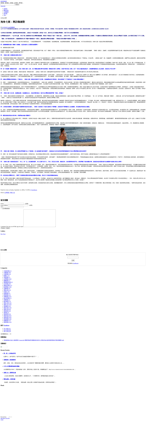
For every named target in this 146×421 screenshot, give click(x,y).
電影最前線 (7, 340)
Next (4, 234)
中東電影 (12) (7, 274)
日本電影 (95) (7, 283)
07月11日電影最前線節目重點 (11, 366)
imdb (63, 340)
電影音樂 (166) (7, 319)
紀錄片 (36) (7, 291)
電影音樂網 (58, 340)
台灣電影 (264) (7, 279)
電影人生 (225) (7, 304)
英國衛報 (33, 340)
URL (2, 206)
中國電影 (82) (7, 272)
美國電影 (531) (7, 296)
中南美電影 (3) (7, 271)
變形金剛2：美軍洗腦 (9, 379)
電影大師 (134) (7, 307)
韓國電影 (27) (7, 320)
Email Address (4, 205)
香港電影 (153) (7, 322)
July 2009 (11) (7, 328)
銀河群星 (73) (7, 301)
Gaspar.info (21, 340)
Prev (2, 234)
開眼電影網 (28, 340)
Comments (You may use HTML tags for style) (12, 226)
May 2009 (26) (7, 331)
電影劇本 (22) (7, 306)
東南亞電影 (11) (8, 285)
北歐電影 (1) (7, 277)
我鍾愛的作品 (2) (8, 282)
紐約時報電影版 (50, 340)
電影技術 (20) (7, 311)
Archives (6, 325)
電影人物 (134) (7, 303)
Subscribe (3, 6)
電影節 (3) (6, 312)
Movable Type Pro (5, 418)
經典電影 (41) (7, 295)
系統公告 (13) (7, 290)
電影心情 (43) (7, 309)
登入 (5, 15)
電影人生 (12, 192)
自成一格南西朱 (14, 340)
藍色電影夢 (4, 1)
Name (2, 203)
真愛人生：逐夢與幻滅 (10, 372)
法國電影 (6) (7, 288)
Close (2, 419)
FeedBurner (75, 263)
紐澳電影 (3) (7, 293)
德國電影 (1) (7, 280)
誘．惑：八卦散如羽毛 (10, 353)
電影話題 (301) (7, 317)
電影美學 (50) (7, 314)
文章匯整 (6, 12)
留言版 (5, 13)
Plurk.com (10, 416)
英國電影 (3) (7, 299)
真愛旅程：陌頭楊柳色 (10, 359)
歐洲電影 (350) (7, 287)
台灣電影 (7, 192)
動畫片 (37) (7, 275)
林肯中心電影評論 (41, 340)
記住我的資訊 (6, 208)
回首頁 (5, 8)
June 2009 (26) (7, 330)
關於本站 (6, 10)
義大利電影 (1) (7, 298)
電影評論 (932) (7, 315)
